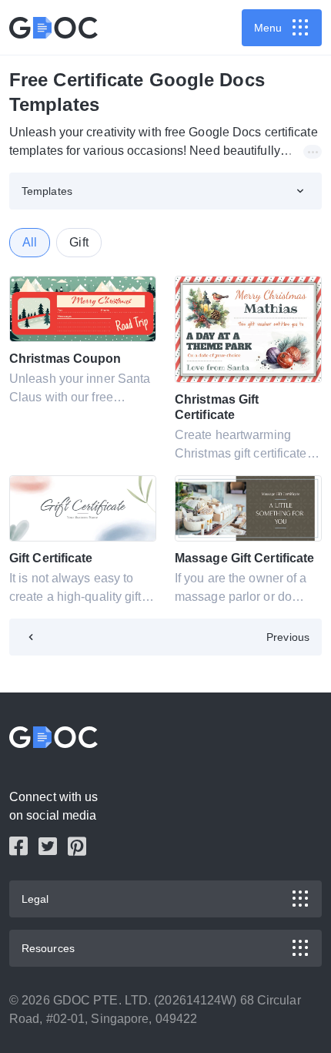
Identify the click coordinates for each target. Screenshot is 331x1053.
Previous (287, 637)
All (29, 242)
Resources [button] (48, 948)
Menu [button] (268, 28)
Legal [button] (35, 899)
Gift (78, 242)
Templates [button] (47, 191)
